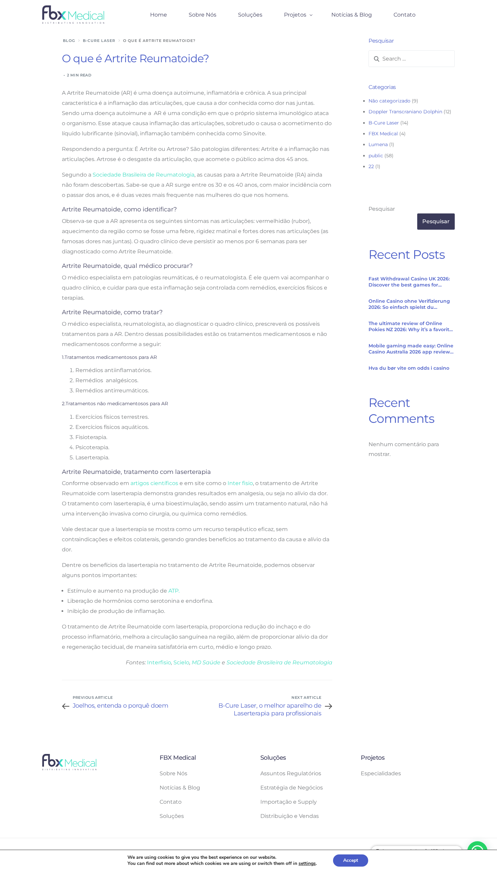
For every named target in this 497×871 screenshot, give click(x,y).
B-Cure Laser (384, 123)
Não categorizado (389, 101)
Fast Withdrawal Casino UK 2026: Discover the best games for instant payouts (409, 282)
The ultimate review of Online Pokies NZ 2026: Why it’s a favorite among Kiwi (410, 326)
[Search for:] (412, 58)
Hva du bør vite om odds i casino (409, 368)
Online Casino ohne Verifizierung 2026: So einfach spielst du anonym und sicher (409, 304)
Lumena (378, 144)
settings (307, 864)
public (376, 156)
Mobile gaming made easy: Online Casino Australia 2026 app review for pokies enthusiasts (411, 349)
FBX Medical (383, 134)
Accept (350, 860)
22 (371, 166)
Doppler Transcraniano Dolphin (405, 112)
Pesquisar (382, 209)
